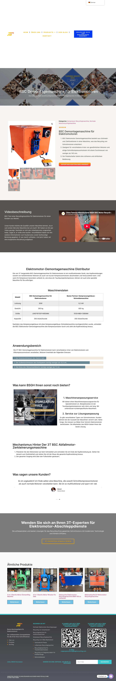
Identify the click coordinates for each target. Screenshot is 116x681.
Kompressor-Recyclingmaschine (78, 121)
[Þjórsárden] (108, 677)
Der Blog (63, 32)
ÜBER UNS (35, 32)
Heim (25, 32)
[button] (52, 124)
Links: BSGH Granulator (15, 662)
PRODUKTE (48, 32)
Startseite (32, 96)
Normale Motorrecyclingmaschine (46, 96)
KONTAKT (47, 36)
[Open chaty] (110, 676)
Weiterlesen (14, 602)
